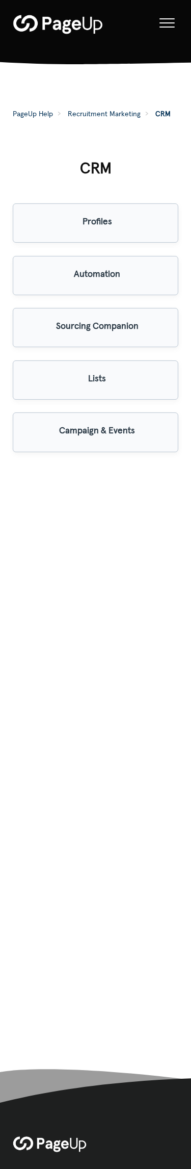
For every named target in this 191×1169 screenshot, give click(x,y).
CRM (163, 113)
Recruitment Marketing (104, 113)
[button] (166, 23)
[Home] (58, 24)
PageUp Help (33, 113)
